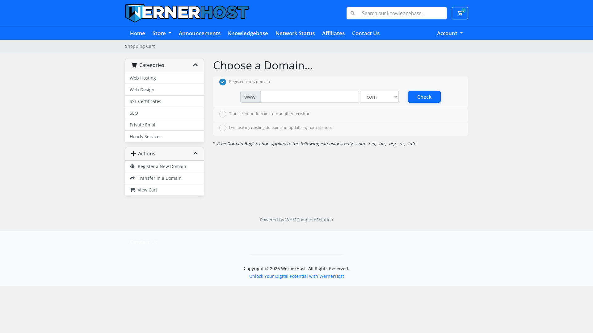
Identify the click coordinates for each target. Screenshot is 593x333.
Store (160, 33)
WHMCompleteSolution (309, 220)
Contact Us (366, 33)
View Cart (146, 190)
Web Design (142, 89)
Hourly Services (146, 136)
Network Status (295, 33)
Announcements (200, 33)
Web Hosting (143, 78)
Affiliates (333, 33)
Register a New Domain (160, 166)
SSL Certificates (145, 101)
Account (448, 33)
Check (424, 96)
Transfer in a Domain (158, 178)
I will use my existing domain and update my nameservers (280, 127)
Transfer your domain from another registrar (269, 113)
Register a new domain (249, 81)
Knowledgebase (248, 33)
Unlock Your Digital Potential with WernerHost (296, 276)
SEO (134, 113)
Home (137, 33)
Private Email (143, 125)
